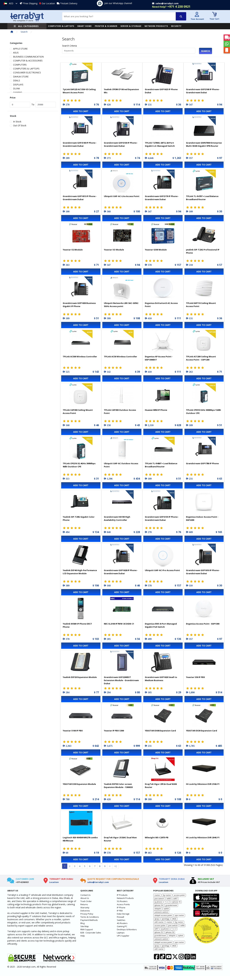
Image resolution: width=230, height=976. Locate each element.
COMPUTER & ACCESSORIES (28, 60)
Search (24, 31)
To (32, 104)
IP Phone (121, 907)
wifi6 (169, 898)
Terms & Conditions (89, 917)
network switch (161, 912)
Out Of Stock (19, 125)
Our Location (48, 3)
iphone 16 (158, 905)
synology (165, 919)
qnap (156, 919)
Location (54, 882)
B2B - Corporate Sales (90, 932)
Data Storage (123, 913)
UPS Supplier (123, 935)
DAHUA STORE (20, 76)
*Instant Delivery (68, 3)
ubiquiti (157, 909)
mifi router (159, 922)
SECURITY (176, 26)
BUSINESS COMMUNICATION (28, 56)
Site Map (84, 926)
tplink (166, 909)
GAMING (17, 92)
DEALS (16, 80)
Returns (84, 904)
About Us (84, 898)
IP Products (122, 895)
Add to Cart (80, 111)
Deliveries (85, 910)
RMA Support (86, 929)
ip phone (158, 902)
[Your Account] (197, 15)
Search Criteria (69, 45)
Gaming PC (122, 926)
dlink (174, 919)
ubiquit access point (163, 915)
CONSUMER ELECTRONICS (27, 72)
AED (11, 3)
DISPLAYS (18, 84)
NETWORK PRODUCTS (156, 26)
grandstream (171, 905)
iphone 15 (176, 902)
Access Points (123, 904)
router (157, 895)
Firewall (120, 917)
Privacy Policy (86, 913)
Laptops (121, 932)
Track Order (86, 901)
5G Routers (122, 901)
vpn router (179, 915)
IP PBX (120, 910)
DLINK (16, 88)
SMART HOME (84, 26)
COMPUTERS (20, 64)
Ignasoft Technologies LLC (44, 971)
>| (115, 866)
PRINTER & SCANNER (106, 26)
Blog (82, 923)
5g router (167, 895)
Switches (121, 920)
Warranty (84, 907)
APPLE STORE (20, 48)
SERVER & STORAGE (130, 26)
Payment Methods (89, 920)
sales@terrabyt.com (98, 882)
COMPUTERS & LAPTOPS (61, 26)
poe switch (159, 898)
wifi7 (175, 898)
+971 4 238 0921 (171, 6)
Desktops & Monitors (127, 929)
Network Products (125, 898)
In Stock (17, 121)
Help (82, 935)
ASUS (16, 52)
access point (179, 895)
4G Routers (122, 923)
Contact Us (85, 895)
